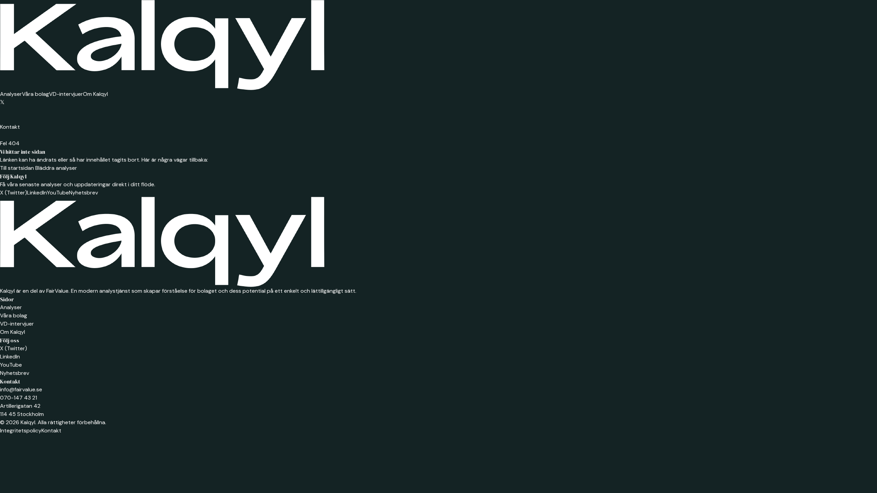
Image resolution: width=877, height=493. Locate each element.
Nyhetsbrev (83, 192)
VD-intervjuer (66, 94)
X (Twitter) (13, 192)
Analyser (11, 94)
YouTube (58, 192)
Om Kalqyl (95, 94)
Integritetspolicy (20, 430)
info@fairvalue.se (21, 389)
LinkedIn (37, 192)
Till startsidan (17, 168)
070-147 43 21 (18, 397)
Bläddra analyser (55, 168)
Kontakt (10, 126)
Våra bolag (35, 94)
